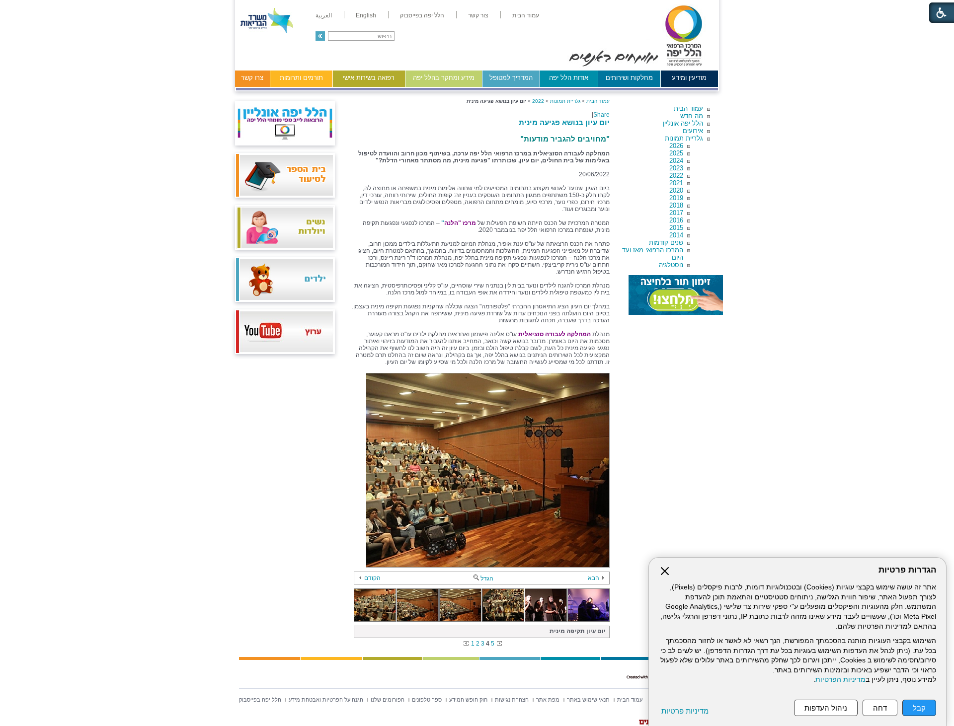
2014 (676, 235)
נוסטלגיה (671, 265)
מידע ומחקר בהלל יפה (444, 77)
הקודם (372, 578)
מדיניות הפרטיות (840, 679)
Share (601, 114)
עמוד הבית (688, 108)
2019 (676, 198)
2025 (676, 153)
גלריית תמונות (684, 138)
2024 (676, 160)
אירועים (693, 131)
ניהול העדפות (825, 708)
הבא (593, 578)
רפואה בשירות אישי (369, 77)
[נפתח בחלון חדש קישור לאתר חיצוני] (676, 295)
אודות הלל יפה (568, 77)
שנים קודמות (666, 242)
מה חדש (691, 116)
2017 (676, 213)
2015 (676, 227)
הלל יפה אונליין (683, 123)
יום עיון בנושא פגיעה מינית (564, 122)
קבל (919, 708)
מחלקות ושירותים (629, 77)
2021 (676, 183)
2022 (676, 175)
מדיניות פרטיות (685, 711)
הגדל (486, 578)
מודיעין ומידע (689, 77)
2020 (676, 190)
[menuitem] (525, 15)
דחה (880, 708)
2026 (676, 145)
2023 (676, 168)
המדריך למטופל (511, 77)
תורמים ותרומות (301, 77)
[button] (320, 36)
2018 (676, 205)
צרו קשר (252, 77)
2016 (676, 220)
